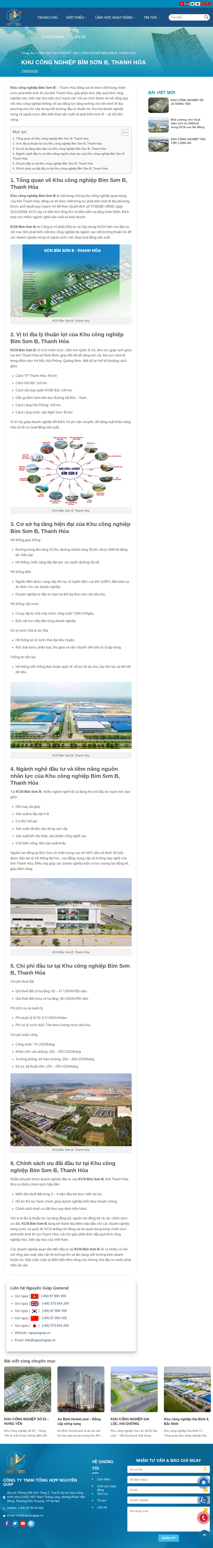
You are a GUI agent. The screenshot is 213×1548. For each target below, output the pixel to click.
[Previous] (10, 1394)
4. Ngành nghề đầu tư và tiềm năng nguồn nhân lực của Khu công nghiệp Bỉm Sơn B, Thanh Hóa (69, 156)
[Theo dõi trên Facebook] (7, 1524)
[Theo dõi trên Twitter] (15, 1524)
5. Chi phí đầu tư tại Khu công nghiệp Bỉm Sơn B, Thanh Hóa (53, 163)
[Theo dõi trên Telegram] (31, 1524)
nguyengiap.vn (39, 1333)
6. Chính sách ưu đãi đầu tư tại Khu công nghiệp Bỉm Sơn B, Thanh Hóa (60, 168)
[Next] (204, 1394)
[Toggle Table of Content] (122, 132)
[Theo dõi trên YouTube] (23, 1524)
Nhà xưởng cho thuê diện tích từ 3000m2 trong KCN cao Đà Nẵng (187, 123)
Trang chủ (28, 53)
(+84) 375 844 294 (55, 1303)
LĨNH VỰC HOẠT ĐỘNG (114, 17)
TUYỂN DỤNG (53, 37)
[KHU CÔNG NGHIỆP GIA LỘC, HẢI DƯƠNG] (134, 1389)
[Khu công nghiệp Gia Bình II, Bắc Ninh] (187, 1389)
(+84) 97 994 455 (53, 1296)
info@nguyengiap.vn (40, 1340)
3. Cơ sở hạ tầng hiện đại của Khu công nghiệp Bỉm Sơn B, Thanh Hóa (59, 148)
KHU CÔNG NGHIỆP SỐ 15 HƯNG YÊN (187, 101)
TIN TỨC (150, 17)
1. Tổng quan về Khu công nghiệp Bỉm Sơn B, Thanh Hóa (51, 138)
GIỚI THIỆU (75, 17)
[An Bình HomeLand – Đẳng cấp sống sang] (80, 1389)
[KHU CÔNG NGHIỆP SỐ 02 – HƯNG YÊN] (27, 1389)
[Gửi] (206, 17)
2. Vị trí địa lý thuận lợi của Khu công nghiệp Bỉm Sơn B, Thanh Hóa (57, 143)
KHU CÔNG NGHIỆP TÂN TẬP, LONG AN (188, 141)
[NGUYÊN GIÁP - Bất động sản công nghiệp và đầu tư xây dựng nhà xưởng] (17, 17)
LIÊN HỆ (79, 37)
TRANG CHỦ (47, 17)
